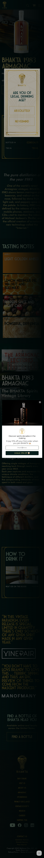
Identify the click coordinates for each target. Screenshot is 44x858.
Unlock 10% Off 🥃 (22, 453)
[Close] (40, 402)
